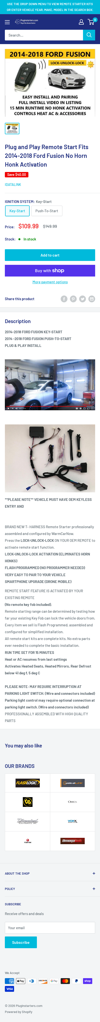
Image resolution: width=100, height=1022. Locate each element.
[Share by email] (91, 298)
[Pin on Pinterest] (73, 298)
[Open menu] (7, 22)
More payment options (50, 282)
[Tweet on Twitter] (82, 298)
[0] (91, 22)
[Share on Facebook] (64, 298)
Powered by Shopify (18, 1012)
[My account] (81, 22)
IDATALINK (13, 184)
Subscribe (21, 942)
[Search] (89, 35)
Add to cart (50, 255)
